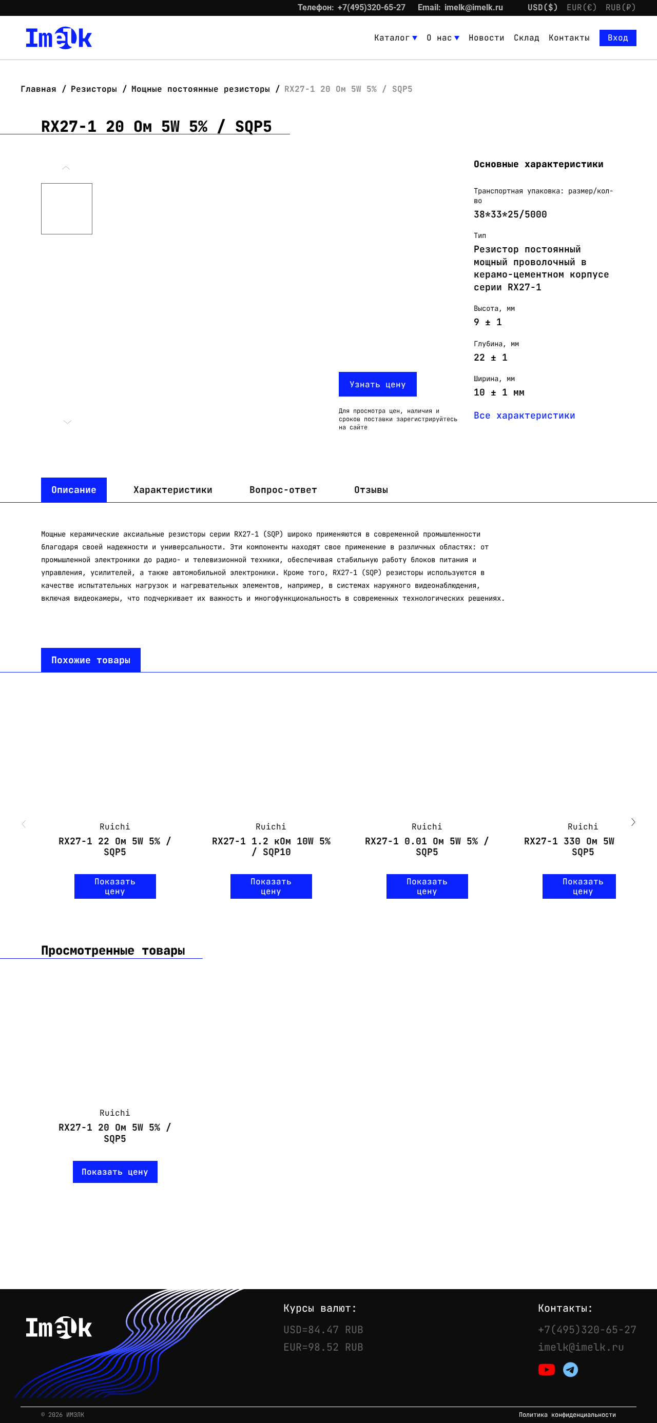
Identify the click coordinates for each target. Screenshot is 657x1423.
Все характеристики (524, 415)
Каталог (392, 37)
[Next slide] (633, 823)
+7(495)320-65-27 (371, 7)
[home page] (59, 38)
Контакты (569, 37)
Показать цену (115, 886)
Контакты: (565, 1308)
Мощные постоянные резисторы (200, 89)
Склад (526, 37)
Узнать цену (378, 384)
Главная (41, 89)
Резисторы (94, 89)
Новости (487, 37)
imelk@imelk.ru (474, 7)
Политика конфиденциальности (567, 1415)
